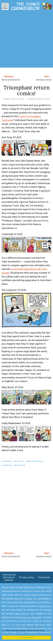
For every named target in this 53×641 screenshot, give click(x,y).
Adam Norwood (22, 613)
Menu (5, 8)
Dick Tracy (19, 461)
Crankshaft (7, 461)
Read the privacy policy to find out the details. (25, 631)
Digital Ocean (45, 606)
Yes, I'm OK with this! (26, 638)
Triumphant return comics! (26, 90)
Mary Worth (19, 465)
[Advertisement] (26, 40)
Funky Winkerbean (34, 461)
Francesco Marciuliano (32, 617)
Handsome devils (43, 79)
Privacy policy (26, 577)
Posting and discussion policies (8, 577)
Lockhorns (7, 465)
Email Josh (44, 577)
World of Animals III (11, 79)
